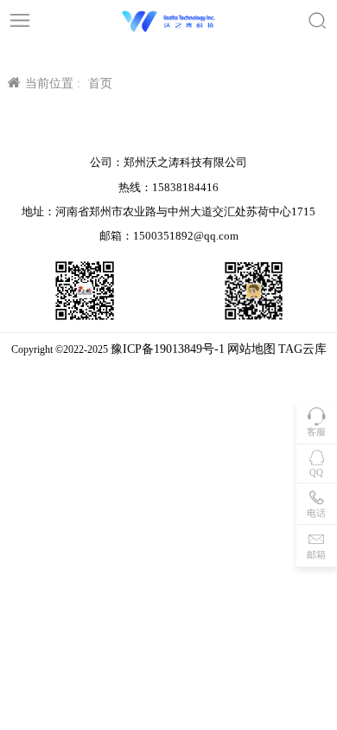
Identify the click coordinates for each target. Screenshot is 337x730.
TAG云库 (302, 349)
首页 (100, 83)
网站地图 (251, 349)
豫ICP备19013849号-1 (168, 349)
